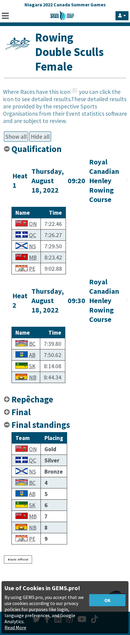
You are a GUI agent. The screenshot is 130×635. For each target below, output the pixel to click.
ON (33, 223)
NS (32, 246)
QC (32, 235)
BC (32, 343)
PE (32, 268)
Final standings (40, 424)
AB (32, 355)
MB (33, 257)
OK (107, 600)
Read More (15, 627)
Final (21, 412)
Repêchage (32, 399)
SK (32, 366)
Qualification (36, 149)
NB (32, 377)
